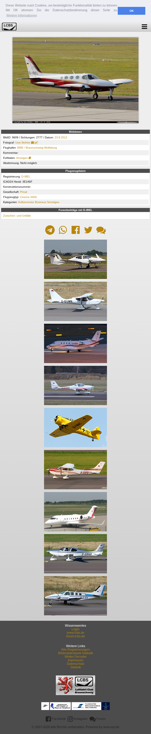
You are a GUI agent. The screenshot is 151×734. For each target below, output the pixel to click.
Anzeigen (22, 157)
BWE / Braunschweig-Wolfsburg (37, 147)
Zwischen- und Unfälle (17, 215)
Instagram (80, 718)
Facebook (58, 718)
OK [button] (132, 10)
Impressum (75, 660)
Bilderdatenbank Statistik (75, 653)
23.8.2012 (61, 137)
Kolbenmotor (26, 202)
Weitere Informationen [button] (21, 15)
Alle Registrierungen (75, 649)
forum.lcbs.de (75, 636)
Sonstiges (53, 202)
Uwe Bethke (22, 142)
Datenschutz (75, 663)
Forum (101, 718)
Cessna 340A (28, 197)
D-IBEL (25, 176)
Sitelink (75, 667)
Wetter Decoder (76, 656)
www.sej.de (111, 727)
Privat (23, 191)
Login (75, 629)
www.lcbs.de (75, 632)
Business (40, 202)
